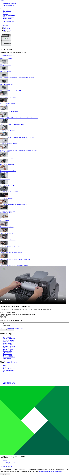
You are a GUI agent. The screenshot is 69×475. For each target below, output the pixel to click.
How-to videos (7, 30)
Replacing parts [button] (4, 172)
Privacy (5, 460)
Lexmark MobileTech (9, 357)
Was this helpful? (4, 315)
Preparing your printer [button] (6, 58)
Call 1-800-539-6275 (9, 382)
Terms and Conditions (9, 462)
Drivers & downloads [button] (9, 15)
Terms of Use (7, 463)
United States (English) (9, 3)
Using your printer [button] (5, 105)
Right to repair (7, 358)
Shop (4, 365)
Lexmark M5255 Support (7, 55)
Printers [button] (5, 12)
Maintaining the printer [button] (6, 212)
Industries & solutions (9, 370)
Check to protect (7, 348)
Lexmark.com (10, 362)
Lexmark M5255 (7, 28)
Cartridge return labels (9, 346)
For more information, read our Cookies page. (50, 471)
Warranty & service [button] (8, 17)
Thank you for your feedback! (8, 312)
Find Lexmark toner (8, 344)
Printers (5, 27)
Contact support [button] (7, 18)
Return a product (7, 351)
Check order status (8, 349)
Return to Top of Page (6, 466)
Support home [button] (7, 11)
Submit (2, 330)
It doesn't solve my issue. (10, 324)
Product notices (7, 354)
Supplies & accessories (9, 368)
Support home (7, 337)
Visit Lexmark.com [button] (8, 5)
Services (5, 372)
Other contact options (9, 383)
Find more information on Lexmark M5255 (11, 328)
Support (5, 25)
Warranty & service (8, 341)
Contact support (10, 330)
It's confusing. (7, 325)
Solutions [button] (5, 14)
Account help (7, 352)
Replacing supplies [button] (5, 151)
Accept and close (5, 474)
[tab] (34, 58)
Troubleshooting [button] (4, 220)
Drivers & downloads (9, 338)
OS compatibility (7, 355)
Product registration (8, 340)
